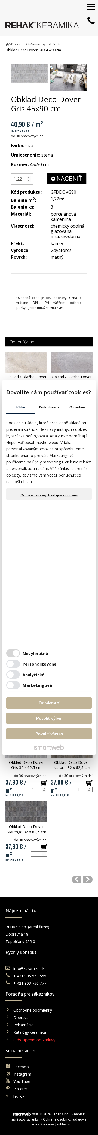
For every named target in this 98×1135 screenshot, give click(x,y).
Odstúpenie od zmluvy (34, 1039)
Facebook (22, 1066)
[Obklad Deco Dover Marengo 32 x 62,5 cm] (26, 811)
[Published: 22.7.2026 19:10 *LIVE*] (35, 1114)
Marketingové (37, 685)
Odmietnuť (49, 703)
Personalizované (40, 664)
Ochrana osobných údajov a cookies (49, 495)
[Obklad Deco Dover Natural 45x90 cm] (88, 879)
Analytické (33, 674)
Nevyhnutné (35, 653)
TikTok (18, 1096)
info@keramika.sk (28, 968)
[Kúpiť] (44, 783)
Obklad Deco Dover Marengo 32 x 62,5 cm (26, 829)
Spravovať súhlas (53, 1124)
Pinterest (21, 1088)
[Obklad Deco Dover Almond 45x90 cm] (76, 879)
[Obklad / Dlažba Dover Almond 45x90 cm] (26, 362)
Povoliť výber (49, 718)
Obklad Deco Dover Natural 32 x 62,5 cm (71, 765)
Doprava (21, 1017)
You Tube (21, 1081)
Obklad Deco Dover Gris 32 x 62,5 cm (27, 765)
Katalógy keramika (29, 1032)
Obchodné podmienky (32, 1010)
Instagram (22, 1074)
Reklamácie (24, 1024)
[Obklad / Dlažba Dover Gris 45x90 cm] (72, 362)
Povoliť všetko (49, 733)
